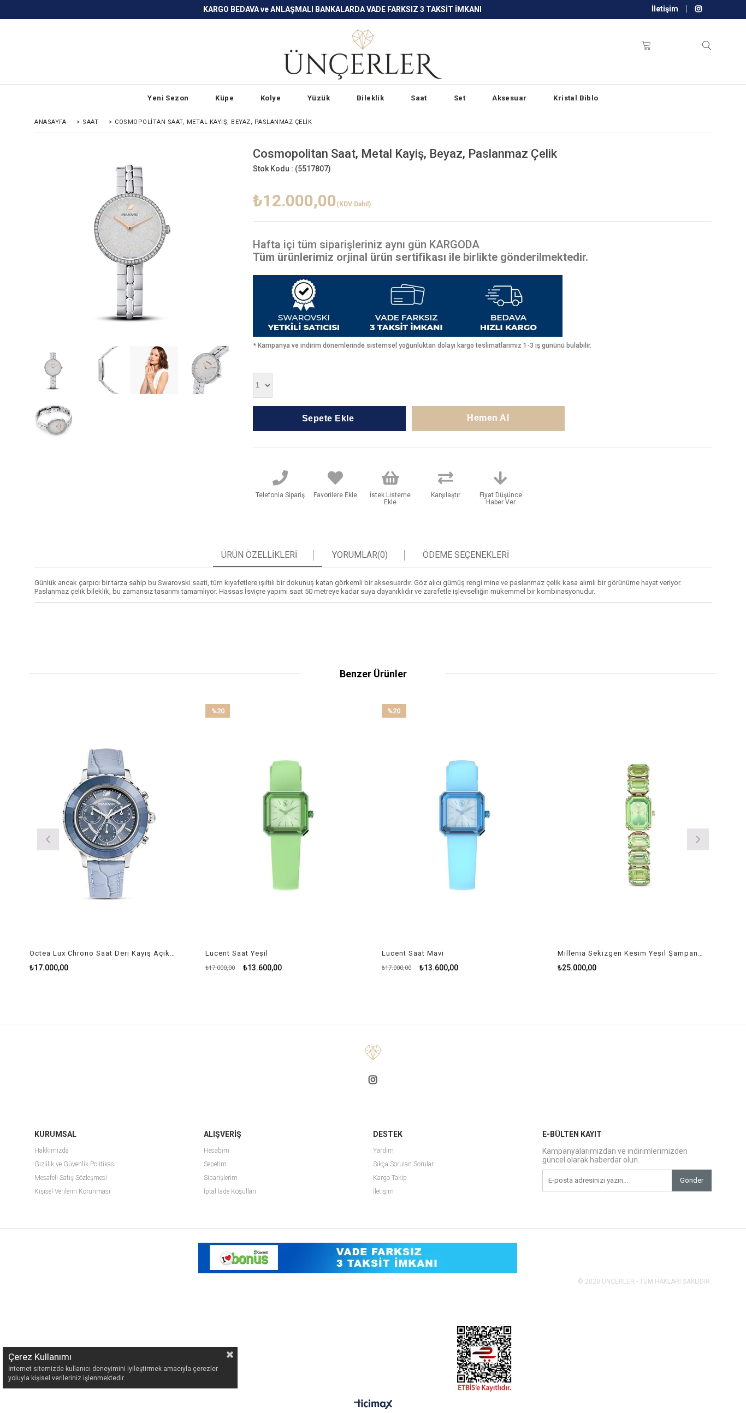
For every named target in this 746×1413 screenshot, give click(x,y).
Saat (419, 98)
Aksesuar (509, 98)
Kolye (270, 98)
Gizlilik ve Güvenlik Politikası (75, 1164)
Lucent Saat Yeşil (236, 953)
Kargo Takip (390, 1178)
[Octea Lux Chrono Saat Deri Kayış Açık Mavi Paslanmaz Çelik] (109, 824)
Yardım (383, 1150)
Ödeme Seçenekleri (466, 555)
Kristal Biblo (575, 98)
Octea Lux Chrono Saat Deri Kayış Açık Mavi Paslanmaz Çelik (102, 953)
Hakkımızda (51, 1150)
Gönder (691, 1180)
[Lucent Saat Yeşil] (285, 824)
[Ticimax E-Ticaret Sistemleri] (373, 1404)
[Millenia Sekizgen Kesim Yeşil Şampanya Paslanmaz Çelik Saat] (638, 824)
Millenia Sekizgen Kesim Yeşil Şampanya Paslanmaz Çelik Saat (631, 953)
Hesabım (216, 1150)
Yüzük (318, 98)
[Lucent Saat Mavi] (462, 824)
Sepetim (215, 1164)
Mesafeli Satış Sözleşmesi (70, 1178)
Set (459, 98)
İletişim (665, 9)
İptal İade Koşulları (230, 1191)
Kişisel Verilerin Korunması (72, 1191)
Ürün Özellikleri (259, 555)
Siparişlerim (221, 1178)
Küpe (224, 98)
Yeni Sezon (167, 98)
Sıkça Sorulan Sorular (403, 1164)
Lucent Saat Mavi (413, 953)
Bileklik (370, 98)
